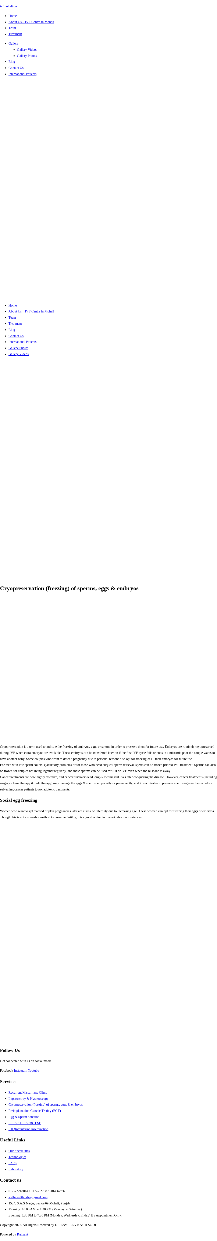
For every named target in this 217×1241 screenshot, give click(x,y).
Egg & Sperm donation (23, 1117)
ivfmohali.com (9, 6)
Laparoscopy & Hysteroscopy (28, 1098)
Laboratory (15, 1169)
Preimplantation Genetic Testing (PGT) (34, 1110)
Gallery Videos (27, 49)
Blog (11, 61)
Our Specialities (19, 1151)
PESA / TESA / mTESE (24, 1123)
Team (12, 28)
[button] (112, 44)
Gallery (13, 43)
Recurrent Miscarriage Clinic (27, 1092)
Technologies (17, 1157)
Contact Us (16, 68)
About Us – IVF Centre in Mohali (31, 22)
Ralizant (22, 1234)
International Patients (22, 74)
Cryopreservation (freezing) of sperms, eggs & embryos (45, 1104)
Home (12, 16)
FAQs (12, 1163)
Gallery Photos (27, 56)
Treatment (15, 34)
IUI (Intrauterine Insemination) (28, 1129)
